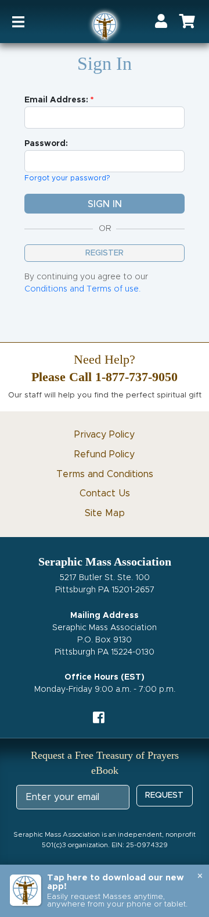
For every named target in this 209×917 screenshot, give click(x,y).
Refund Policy (104, 454)
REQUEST (164, 795)
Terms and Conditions (104, 474)
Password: (46, 144)
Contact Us (105, 493)
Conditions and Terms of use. (82, 289)
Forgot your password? (67, 178)
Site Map (105, 513)
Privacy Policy (104, 434)
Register (104, 253)
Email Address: (56, 100)
